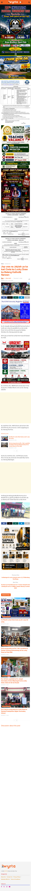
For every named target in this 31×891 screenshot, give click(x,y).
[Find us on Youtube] (9, 887)
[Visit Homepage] (13, 2)
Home (2, 263)
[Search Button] (29, 2)
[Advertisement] (15, 407)
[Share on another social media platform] (27, 297)
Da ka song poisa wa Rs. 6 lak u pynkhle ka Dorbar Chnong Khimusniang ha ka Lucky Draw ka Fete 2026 (19, 444)
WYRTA (6, 871)
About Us (3, 877)
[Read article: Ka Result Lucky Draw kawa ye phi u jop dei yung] (4, 438)
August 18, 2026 (13, 447)
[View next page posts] (17, 451)
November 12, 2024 (18, 278)
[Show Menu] (2, 2)
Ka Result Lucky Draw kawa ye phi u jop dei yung (19, 437)
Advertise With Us (5, 879)
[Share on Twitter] (10, 297)
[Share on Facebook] (4, 297)
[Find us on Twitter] (4, 887)
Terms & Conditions (15, 879)
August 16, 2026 (5, 684)
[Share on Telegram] (21, 297)
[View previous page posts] (14, 451)
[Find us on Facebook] (1, 887)
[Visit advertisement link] (15, 64)
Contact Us (9, 877)
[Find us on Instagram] (6, 887)
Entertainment (8, 263)
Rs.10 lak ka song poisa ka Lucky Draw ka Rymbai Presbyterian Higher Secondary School (14, 711)
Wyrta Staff (8, 278)
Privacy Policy (16, 877)
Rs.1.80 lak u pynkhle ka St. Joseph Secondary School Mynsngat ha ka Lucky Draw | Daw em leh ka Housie (14, 681)
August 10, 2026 (5, 715)
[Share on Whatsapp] (16, 297)
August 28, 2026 (13, 440)
